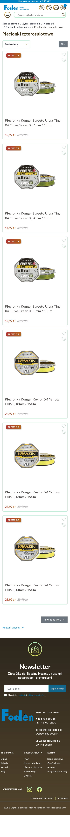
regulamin (21, 695)
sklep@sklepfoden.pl (49, 729)
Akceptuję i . (26, 695)
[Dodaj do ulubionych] (64, 54)
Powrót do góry (54, 620)
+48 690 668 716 (46, 718)
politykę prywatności (35, 695)
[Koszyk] (62, 8)
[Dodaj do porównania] (64, 60)
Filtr (63, 44)
